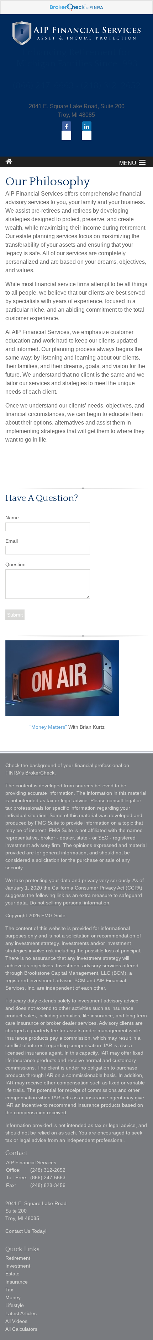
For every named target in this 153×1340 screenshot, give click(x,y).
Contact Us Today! (26, 1231)
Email (11, 541)
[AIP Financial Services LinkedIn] (86, 132)
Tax (9, 1289)
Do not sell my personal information (69, 903)
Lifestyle (14, 1305)
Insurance (16, 1282)
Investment (17, 1266)
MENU (127, 163)
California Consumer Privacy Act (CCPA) (97, 888)
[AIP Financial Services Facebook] (66, 132)
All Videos (16, 1321)
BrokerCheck (39, 773)
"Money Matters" (48, 727)
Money (13, 1297)
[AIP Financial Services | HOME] (76, 43)
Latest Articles (21, 1313)
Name (12, 517)
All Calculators (21, 1329)
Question (15, 564)
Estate (12, 1273)
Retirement (17, 1258)
